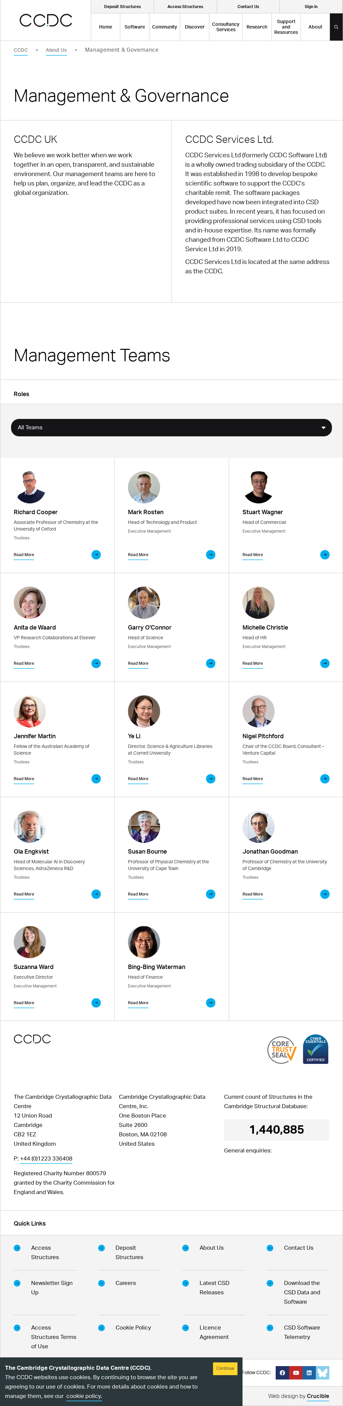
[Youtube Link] (295, 1373)
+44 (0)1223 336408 (46, 1158)
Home (105, 27)
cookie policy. (84, 1396)
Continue (225, 1368)
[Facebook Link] (282, 1373)
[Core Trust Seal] (282, 1050)
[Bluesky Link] (322, 1373)
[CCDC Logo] (45, 20)
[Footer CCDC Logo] (32, 1038)
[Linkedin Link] (309, 1373)
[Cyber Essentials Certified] (315, 1049)
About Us (56, 50)
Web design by (298, 1396)
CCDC (21, 50)
